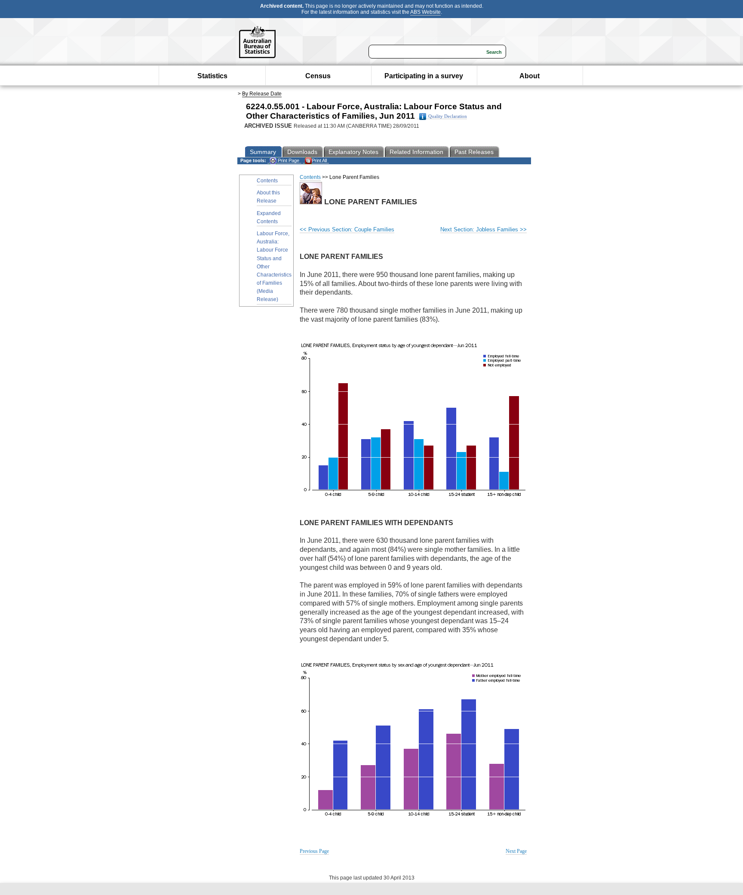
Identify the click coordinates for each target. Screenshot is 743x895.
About (529, 76)
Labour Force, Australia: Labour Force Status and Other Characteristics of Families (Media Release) (274, 267)
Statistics (212, 76)
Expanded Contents (269, 217)
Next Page (516, 851)
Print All (319, 160)
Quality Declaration (447, 116)
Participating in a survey (423, 76)
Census (318, 76)
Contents (267, 181)
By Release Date (262, 94)
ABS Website (425, 12)
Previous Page (314, 851)
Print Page (287, 160)
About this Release (268, 197)
